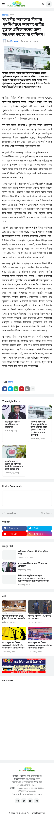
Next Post (45, 513)
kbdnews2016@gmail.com (29, 794)
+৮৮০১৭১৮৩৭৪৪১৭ (23, 788)
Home (5, 15)
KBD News (21, 813)
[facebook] (17, 800)
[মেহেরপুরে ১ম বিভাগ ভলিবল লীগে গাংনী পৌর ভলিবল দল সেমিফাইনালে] (14, 633)
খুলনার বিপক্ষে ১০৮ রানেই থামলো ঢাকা (39, 617)
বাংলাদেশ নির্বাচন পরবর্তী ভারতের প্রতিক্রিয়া (12, 425)
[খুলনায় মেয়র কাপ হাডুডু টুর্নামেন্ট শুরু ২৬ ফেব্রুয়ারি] (14, 607)
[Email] (27, 388)
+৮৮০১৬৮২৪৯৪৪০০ (37, 788)
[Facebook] (4, 388)
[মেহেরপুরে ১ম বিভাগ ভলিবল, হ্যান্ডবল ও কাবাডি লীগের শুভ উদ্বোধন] (40, 633)
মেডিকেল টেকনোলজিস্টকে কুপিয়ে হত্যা (33, 552)
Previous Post (10, 513)
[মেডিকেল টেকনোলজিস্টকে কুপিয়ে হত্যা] (9, 555)
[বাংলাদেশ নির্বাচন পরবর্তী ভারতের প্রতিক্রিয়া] (14, 412)
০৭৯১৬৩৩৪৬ (31, 791)
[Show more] (32, 388)
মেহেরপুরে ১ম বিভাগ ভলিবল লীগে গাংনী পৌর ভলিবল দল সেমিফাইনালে (13, 645)
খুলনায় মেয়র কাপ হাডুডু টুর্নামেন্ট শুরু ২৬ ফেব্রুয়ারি (13, 617)
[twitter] (23, 800)
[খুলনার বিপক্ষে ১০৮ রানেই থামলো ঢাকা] (40, 607)
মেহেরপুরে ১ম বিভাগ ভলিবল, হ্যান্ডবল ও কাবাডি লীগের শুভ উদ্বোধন (40, 645)
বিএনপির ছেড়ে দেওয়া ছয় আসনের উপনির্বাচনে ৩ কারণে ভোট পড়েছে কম (14, 465)
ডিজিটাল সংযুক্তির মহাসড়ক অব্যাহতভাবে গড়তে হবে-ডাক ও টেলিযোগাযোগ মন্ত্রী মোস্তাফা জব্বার (33, 578)
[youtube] (30, 800)
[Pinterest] (21, 388)
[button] (3, 4)
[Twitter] (10, 388)
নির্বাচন (12, 15)
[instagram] (36, 800)
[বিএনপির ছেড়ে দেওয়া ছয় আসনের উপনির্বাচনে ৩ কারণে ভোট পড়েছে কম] (14, 451)
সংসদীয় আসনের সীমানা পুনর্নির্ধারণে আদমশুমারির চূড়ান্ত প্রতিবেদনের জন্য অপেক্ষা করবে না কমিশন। (39, 428)
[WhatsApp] (16, 388)
